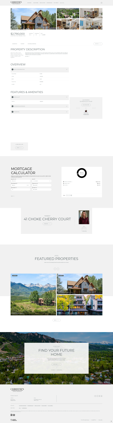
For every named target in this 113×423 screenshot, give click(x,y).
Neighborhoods (49, 2)
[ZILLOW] (101, 396)
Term (33, 179)
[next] (58, 269)
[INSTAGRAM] (97, 396)
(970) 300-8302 (62, 2)
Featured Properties (22, 405)
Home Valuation (42, 2)
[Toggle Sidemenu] (101, 3)
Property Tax (34, 183)
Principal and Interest (67, 181)
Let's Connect (56, 2)
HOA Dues (33, 187)
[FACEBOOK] (95, 396)
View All (91, 24)
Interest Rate (13, 187)
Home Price (13, 179)
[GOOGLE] (99, 396)
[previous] (55, 269)
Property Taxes (66, 183)
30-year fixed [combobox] (35, 180)
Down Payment (13, 183)
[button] (97, 44)
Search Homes (35, 2)
